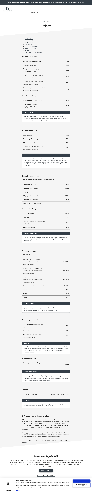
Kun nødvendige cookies (81, 485)
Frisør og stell (28, 44)
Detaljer (18, 490)
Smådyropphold (29, 41)
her (37, 120)
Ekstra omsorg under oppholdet (33, 46)
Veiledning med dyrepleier (32, 48)
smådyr (32, 352)
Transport (27, 50)
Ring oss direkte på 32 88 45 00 (46, 475)
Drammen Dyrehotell (12, 9)
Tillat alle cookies (81, 481)
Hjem (44, 21)
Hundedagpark (29, 43)
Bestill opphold (46, 470)
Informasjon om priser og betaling (34, 52)
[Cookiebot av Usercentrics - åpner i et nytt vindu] (8, 490)
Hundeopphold (29, 39)
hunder (27, 352)
